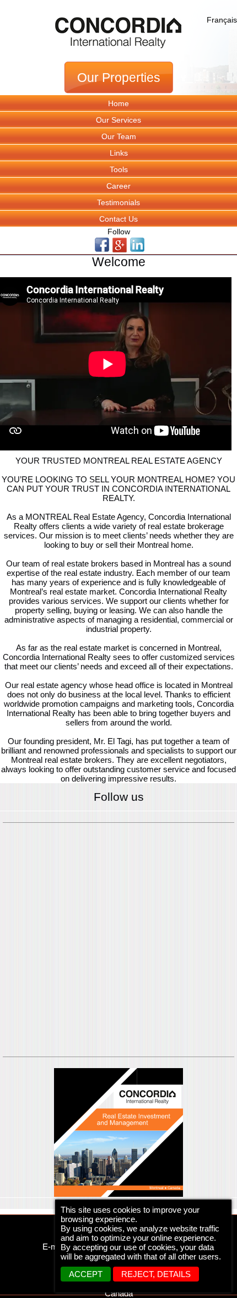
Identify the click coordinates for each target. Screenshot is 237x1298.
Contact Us (118, 219)
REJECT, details (156, 1274)
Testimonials (118, 202)
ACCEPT (86, 1274)
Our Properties (118, 78)
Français (222, 19)
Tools (119, 169)
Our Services (118, 120)
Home (118, 103)
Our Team (118, 136)
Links (119, 152)
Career (118, 186)
